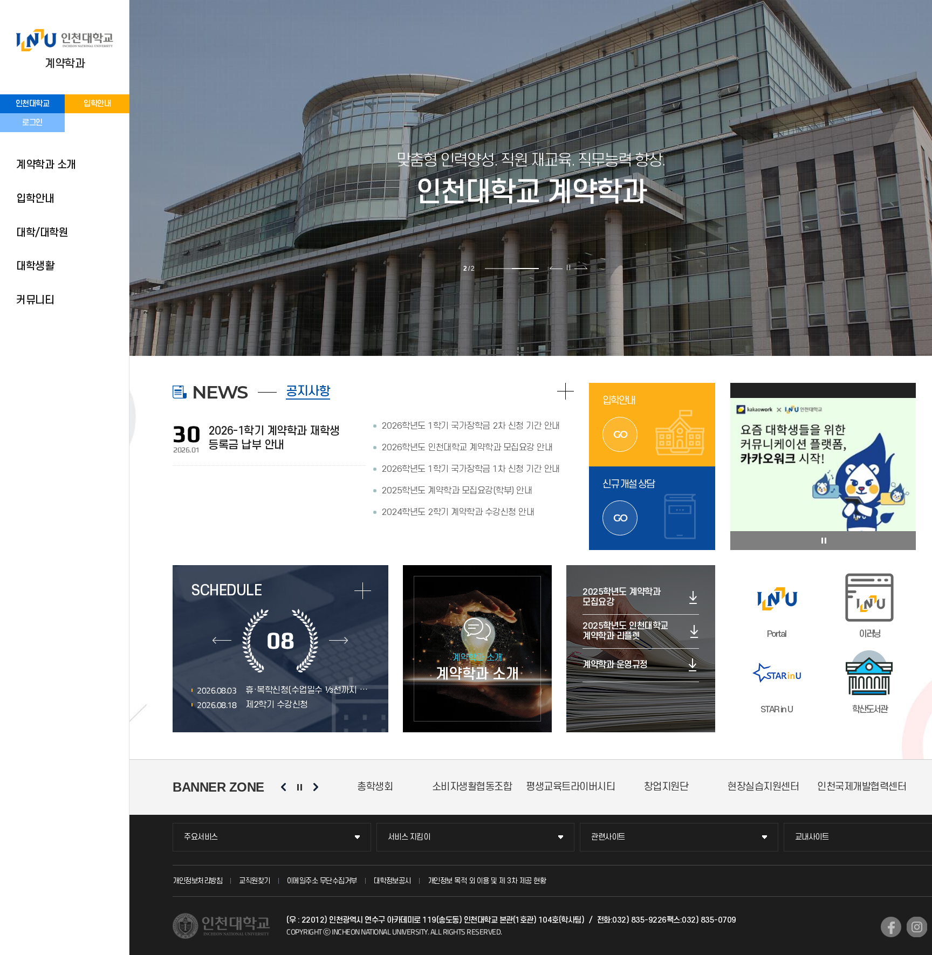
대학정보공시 (392, 881)
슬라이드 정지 (568, 267)
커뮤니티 (35, 300)
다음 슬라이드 (580, 267)
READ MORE (565, 391)
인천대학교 (33, 103)
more (362, 590)
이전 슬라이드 (556, 267)
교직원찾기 (254, 881)
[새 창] (823, 466)
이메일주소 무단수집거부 (322, 881)
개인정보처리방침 (197, 881)
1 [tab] (498, 268)
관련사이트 (608, 837)
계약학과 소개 (46, 165)
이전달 (222, 640)
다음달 (338, 640)
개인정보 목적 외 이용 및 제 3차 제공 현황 (487, 881)
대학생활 (35, 266)
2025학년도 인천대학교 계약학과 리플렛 (625, 631)
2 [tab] (525, 268)
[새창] (891, 927)
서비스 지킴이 (409, 837)
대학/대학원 (42, 233)
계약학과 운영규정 (615, 665)
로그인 (32, 122)
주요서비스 (201, 837)
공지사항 (308, 391)
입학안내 (97, 103)
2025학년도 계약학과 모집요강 (621, 597)
